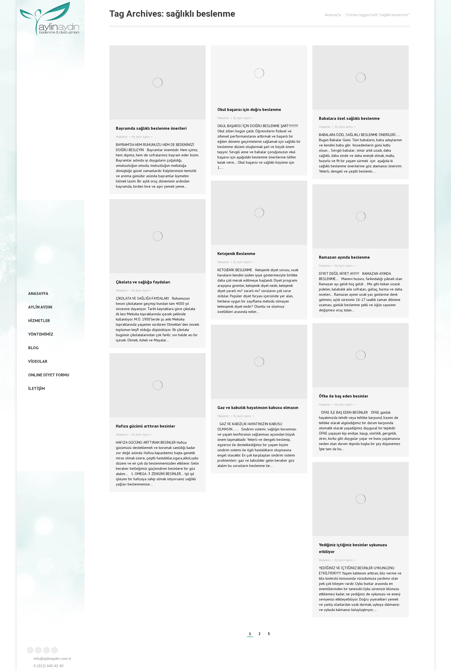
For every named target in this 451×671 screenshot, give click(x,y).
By (141, 137)
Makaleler (122, 137)
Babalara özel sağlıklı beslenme (349, 118)
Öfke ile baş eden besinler (343, 396)
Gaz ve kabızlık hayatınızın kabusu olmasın (257, 407)
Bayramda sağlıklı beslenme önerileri (151, 128)
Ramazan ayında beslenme (344, 257)
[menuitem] (36, 293)
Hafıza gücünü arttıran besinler (145, 426)
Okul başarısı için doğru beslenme (249, 109)
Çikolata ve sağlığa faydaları (143, 281)
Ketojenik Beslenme (236, 253)
